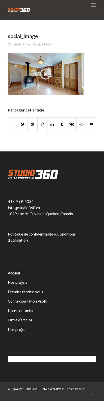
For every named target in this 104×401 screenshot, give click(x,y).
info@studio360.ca (24, 207)
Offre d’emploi (20, 320)
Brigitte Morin (43, 44)
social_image (23, 36)
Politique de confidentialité (30, 234)
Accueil (14, 273)
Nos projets (18, 282)
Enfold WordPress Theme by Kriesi (63, 388)
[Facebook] (92, 394)
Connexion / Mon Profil (27, 301)
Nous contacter (21, 310)
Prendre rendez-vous (25, 292)
